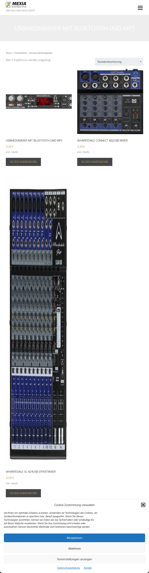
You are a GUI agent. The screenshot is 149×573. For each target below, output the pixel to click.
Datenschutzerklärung (68, 567)
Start (9, 52)
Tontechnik (20, 52)
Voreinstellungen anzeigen (74, 559)
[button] (143, 505)
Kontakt (88, 567)
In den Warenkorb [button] (23, 161)
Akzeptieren (74, 538)
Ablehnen (74, 548)
